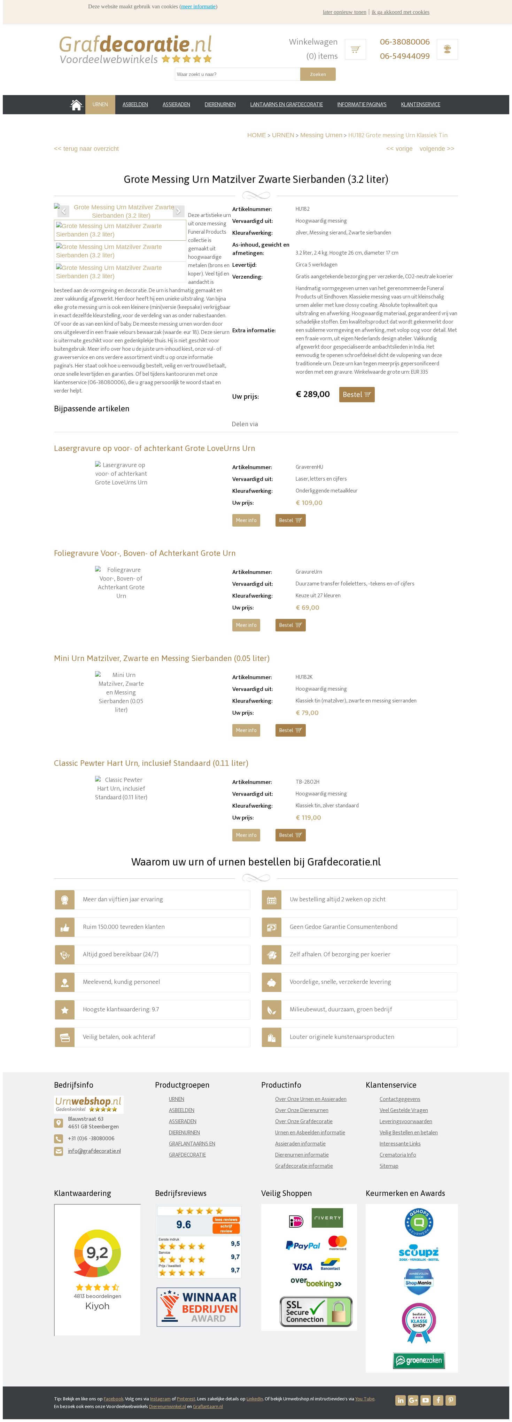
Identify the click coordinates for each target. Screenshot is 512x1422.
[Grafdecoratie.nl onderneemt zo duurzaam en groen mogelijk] (419, 1367)
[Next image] (179, 211)
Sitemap (389, 1166)
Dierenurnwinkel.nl (167, 1406)
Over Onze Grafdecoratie (304, 1121)
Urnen (176, 1099)
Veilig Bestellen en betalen (409, 1132)
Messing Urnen (321, 135)
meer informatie (198, 6)
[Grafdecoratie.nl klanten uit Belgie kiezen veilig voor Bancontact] (330, 1268)
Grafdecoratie (187, 1155)
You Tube (364, 1399)
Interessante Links (400, 1144)
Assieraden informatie (300, 1144)
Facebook (113, 1399)
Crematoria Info (398, 1155)
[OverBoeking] (316, 1286)
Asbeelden (181, 1110)
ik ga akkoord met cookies (400, 12)
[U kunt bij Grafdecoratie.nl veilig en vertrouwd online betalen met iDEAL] (296, 1226)
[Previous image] (63, 211)
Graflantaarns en (192, 1144)
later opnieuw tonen (344, 12)
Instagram (160, 1399)
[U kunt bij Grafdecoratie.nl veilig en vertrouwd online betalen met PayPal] (303, 1248)
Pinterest (186, 1399)
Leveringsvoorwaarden (406, 1121)
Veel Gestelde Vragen (404, 1110)
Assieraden (182, 1121)
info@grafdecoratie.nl (94, 1151)
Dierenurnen (184, 1132)
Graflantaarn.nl (208, 1406)
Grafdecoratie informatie (304, 1166)
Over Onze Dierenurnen (301, 1110)
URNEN (283, 135)
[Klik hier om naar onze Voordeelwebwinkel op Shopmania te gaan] (419, 1293)
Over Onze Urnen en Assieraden (311, 1099)
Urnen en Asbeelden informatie (310, 1132)
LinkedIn (255, 1399)
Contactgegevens (400, 1099)
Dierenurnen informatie (302, 1155)
